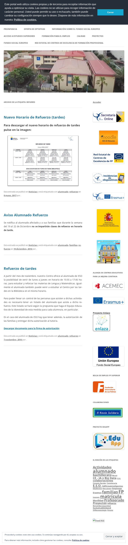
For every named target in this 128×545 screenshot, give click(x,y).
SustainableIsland (102, 507)
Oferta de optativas (34, 29)
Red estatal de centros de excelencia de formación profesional (69, 43)
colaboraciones (103, 480)
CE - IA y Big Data (104, 478)
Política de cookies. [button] (25, 19)
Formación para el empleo (56, 36)
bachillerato (102, 475)
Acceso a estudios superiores (19, 36)
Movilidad (98, 500)
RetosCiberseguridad (102, 506)
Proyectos (97, 36)
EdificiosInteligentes (112, 486)
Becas (114, 475)
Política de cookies (80, 540)
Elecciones (107, 488)
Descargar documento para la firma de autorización (31, 328)
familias (73, 245)
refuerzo (73, 191)
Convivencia (112, 483)
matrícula (111, 496)
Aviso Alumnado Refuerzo (26, 215)
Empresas (117, 488)
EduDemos (97, 488)
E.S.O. (97, 486)
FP (121, 492)
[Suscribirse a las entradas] (98, 520)
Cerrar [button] (110, 12)
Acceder (97, 102)
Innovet (96, 497)
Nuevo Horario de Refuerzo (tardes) (34, 117)
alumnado (63, 191)
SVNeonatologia (100, 510)
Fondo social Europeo (16, 43)
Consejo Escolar (99, 483)
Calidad (81, 36)
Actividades (102, 467)
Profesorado (114, 500)
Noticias (33, 191)
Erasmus (97, 492)
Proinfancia (10, 29)
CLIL (119, 478)
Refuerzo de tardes (20, 268)
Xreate (110, 510)
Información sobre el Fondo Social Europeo (76, 29)
